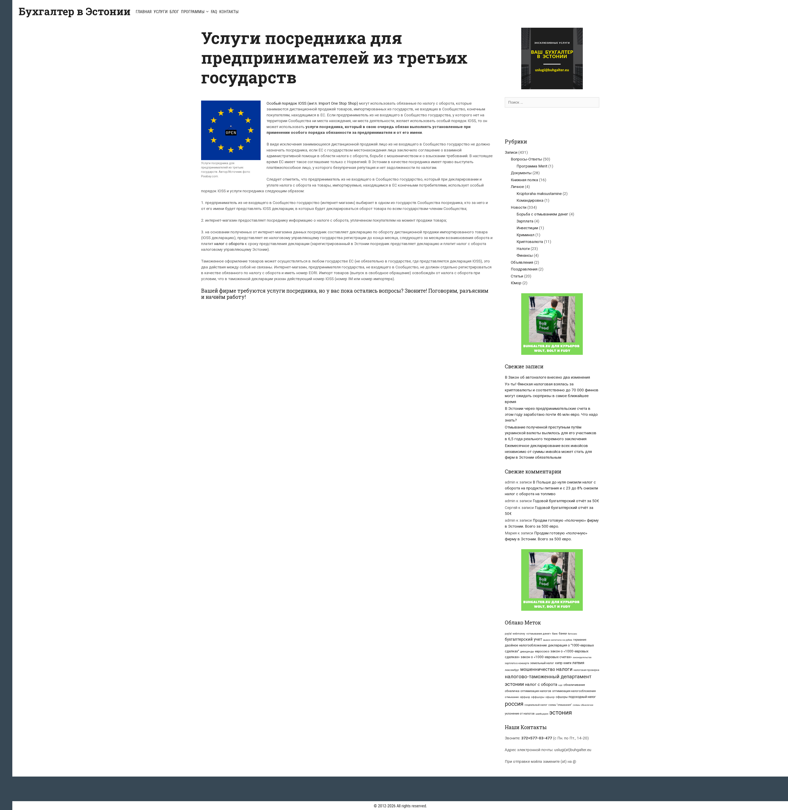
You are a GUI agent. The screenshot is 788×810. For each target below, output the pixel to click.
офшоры (562, 697)
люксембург (512, 670)
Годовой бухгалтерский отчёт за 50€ (566, 500)
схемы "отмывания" (560, 704)
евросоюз (542, 651)
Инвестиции (527, 228)
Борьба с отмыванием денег (542, 214)
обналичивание (574, 685)
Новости (518, 207)
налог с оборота (229, 243)
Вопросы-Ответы (526, 159)
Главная (144, 11)
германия (579, 639)
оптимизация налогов (535, 691)
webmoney (519, 633)
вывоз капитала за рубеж (557, 639)
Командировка (530, 200)
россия (514, 703)
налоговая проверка (586, 669)
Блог (174, 11)
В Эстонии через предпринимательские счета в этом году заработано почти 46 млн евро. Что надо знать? (551, 414)
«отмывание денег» (538, 633)
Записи (511, 152)
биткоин (572, 633)
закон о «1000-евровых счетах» (546, 657)
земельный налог (542, 663)
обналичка (512, 691)
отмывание (512, 697)
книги (567, 663)
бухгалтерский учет (523, 639)
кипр (558, 663)
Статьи (517, 276)
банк (555, 633)
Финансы (525, 255)
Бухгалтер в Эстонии (74, 11)
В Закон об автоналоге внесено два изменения (547, 377)
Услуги (161, 11)
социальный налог (536, 704)
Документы (521, 173)
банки (563, 633)
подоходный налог (582, 697)
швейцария (542, 713)
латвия (578, 663)
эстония (560, 712)
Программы (192, 11)
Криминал (525, 235)
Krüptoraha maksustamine (539, 193)
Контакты (228, 11)
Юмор (516, 283)
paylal (508, 633)
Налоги (523, 248)
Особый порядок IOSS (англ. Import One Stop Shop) (312, 103)
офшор (550, 697)
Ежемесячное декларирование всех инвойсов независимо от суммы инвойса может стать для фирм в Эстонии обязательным (548, 451)
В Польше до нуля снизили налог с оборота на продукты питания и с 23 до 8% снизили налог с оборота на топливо (551, 488)
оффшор (525, 697)
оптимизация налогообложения (574, 691)
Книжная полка (524, 180)
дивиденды (527, 651)
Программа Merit (532, 166)
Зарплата (525, 221)
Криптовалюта (530, 241)
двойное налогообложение (526, 645)
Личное (517, 186)
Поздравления (524, 269)
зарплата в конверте (517, 663)
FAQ (214, 11)
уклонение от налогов (520, 713)
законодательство (582, 657)
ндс (560, 685)
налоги (564, 669)
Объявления (522, 262)
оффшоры (537, 697)
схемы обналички (583, 704)
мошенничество (537, 669)
